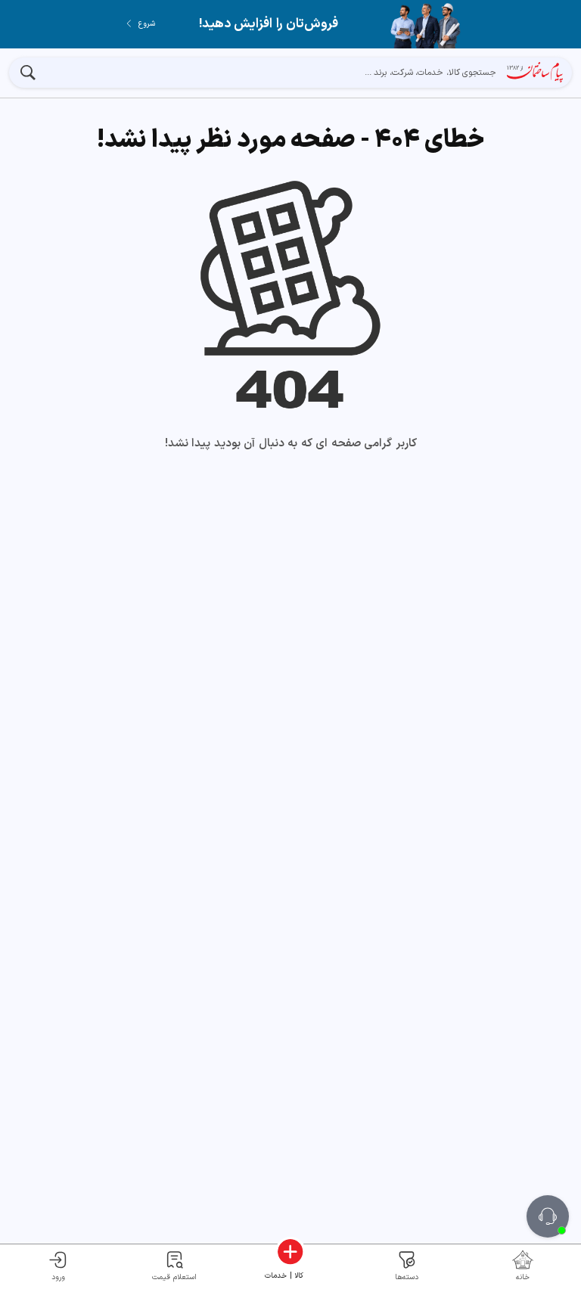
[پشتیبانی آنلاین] (548, 1216)
